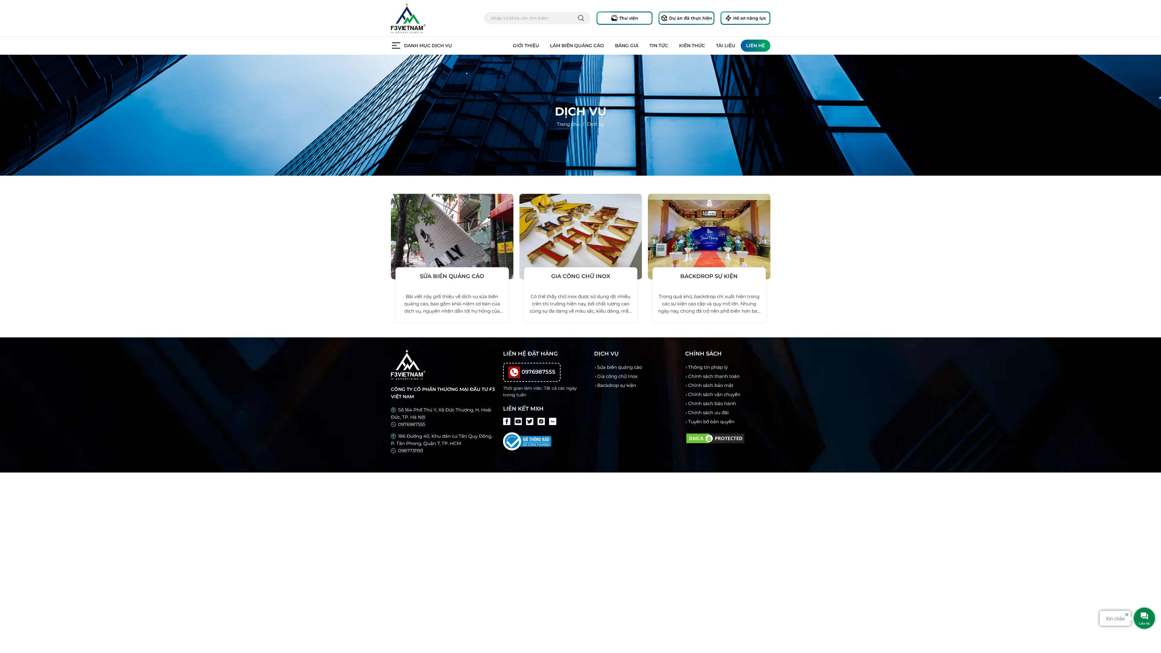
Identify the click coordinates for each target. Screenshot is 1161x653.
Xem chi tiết (450, 333)
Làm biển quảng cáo (577, 45)
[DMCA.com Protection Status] (715, 438)
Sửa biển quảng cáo (619, 367)
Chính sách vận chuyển (714, 394)
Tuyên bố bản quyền (711, 421)
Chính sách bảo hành (712, 403)
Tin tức (658, 45)
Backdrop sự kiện (616, 385)
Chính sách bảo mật (710, 385)
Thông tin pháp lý (708, 367)
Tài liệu (725, 45)
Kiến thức (692, 45)
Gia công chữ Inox (617, 376)
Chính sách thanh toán (714, 376)
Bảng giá (627, 45)
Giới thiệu (526, 45)
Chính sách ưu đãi (708, 412)
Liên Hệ (755, 45)
